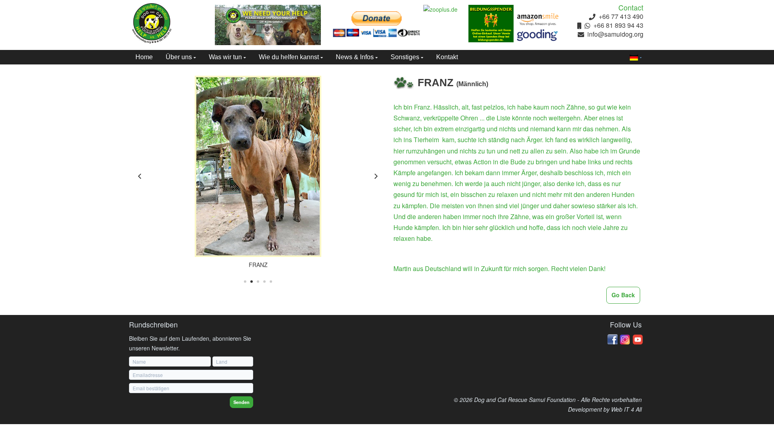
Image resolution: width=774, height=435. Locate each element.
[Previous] (140, 176)
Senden (241, 402)
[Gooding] (538, 35)
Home (144, 57)
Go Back (623, 295)
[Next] (375, 176)
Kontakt (447, 57)
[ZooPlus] (445, 9)
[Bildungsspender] (491, 23)
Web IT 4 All (626, 409)
